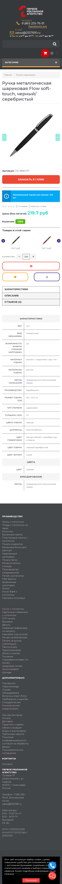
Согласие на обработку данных (15, 745)
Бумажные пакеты (12, 534)
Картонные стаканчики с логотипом (15, 614)
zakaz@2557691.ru (28, 32)
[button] (52, 876)
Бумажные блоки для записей (14, 549)
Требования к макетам (15, 699)
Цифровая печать (12, 666)
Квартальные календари (9, 555)
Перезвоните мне (37, 26)
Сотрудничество (11, 702)
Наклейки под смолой (15, 634)
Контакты (7, 764)
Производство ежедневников (10, 571)
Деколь (6, 624)
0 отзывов (22, 206)
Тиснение (7, 656)
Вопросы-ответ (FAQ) (14, 696)
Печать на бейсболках (14, 637)
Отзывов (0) (12, 302)
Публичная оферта (13, 734)
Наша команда (10, 686)
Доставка (7, 721)
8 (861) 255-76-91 (33, 23)
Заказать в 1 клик (31, 179)
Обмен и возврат (12, 727)
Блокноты (7, 531)
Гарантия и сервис (13, 724)
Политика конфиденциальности (14, 739)
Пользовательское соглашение (12, 751)
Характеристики (16, 289)
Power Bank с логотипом (9, 593)
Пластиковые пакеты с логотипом (15, 539)
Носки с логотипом (13, 609)
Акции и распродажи (14, 730)
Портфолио (9, 683)
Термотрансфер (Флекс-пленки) (11, 652)
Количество (8, 257)
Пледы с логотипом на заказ (15, 527)
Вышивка (7, 621)
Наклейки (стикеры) (13, 598)
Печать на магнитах (13, 575)
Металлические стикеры (11, 565)
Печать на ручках (11, 640)
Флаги (5, 588)
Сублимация (9, 643)
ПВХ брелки (9, 579)
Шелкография (10, 669)
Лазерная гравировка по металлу (14, 629)
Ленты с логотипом (13, 521)
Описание (11, 295)
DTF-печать (8, 618)
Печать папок (9, 560)
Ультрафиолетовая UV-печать (15, 661)
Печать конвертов (12, 544)
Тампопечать (9, 647)
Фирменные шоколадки (9, 584)
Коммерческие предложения (11, 707)
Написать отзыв (38, 206)
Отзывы (6, 689)
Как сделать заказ (12, 715)
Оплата (6, 718)
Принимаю (31, 880)
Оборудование (10, 692)
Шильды (6, 672)
